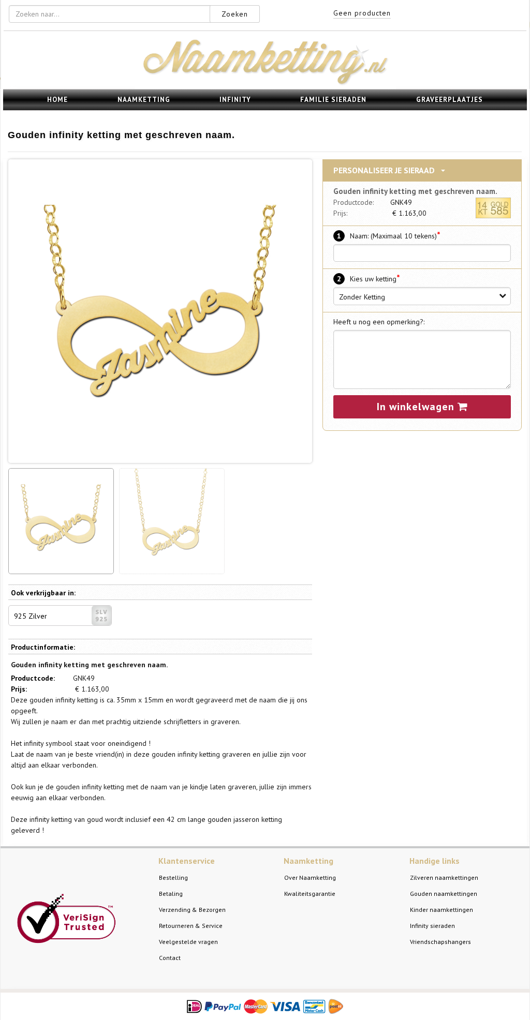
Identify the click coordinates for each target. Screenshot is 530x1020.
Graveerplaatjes (449, 99)
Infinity (235, 99)
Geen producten (362, 13)
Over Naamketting (310, 877)
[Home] (265, 83)
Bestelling (173, 877)
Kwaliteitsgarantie (309, 893)
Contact (170, 958)
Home (57, 99)
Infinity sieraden (432, 925)
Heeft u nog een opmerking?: (378, 321)
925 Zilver (30, 616)
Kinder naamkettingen (441, 909)
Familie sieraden (333, 99)
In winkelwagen (417, 406)
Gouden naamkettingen (443, 893)
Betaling (171, 893)
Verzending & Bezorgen (192, 909)
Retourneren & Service (191, 925)
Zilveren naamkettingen (444, 877)
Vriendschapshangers (440, 942)
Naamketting (143, 99)
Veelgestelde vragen (188, 942)
